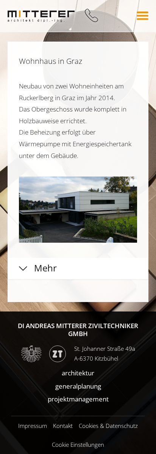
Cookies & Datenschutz (108, 425)
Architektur (78, 373)
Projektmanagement (78, 399)
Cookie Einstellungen (78, 444)
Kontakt (63, 425)
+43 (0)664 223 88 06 (91, 16)
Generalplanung (78, 386)
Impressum (32, 425)
